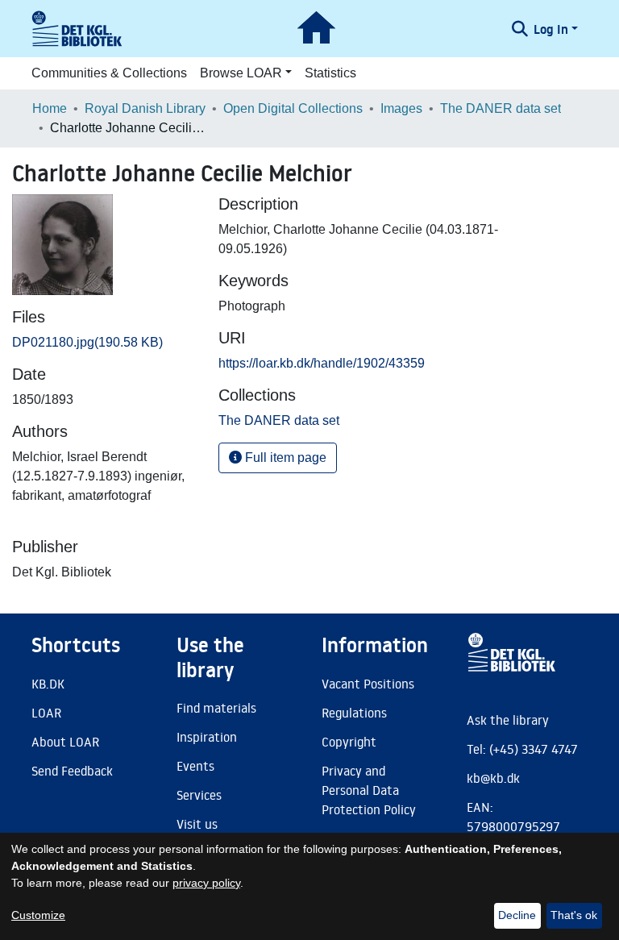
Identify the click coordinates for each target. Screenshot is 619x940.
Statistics (330, 73)
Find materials (216, 708)
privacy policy (206, 882)
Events (195, 766)
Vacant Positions (368, 684)
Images (401, 108)
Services (199, 795)
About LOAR (65, 742)
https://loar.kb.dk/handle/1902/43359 (321, 363)
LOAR (46, 713)
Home (49, 108)
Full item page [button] (284, 457)
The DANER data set (500, 108)
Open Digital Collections (293, 108)
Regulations (354, 713)
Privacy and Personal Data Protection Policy (369, 790)
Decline (517, 915)
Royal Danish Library (145, 108)
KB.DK (47, 684)
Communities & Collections (109, 73)
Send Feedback (72, 771)
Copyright (349, 742)
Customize (38, 915)
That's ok (573, 915)
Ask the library (508, 720)
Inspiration (207, 737)
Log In (551, 29)
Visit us (197, 824)
